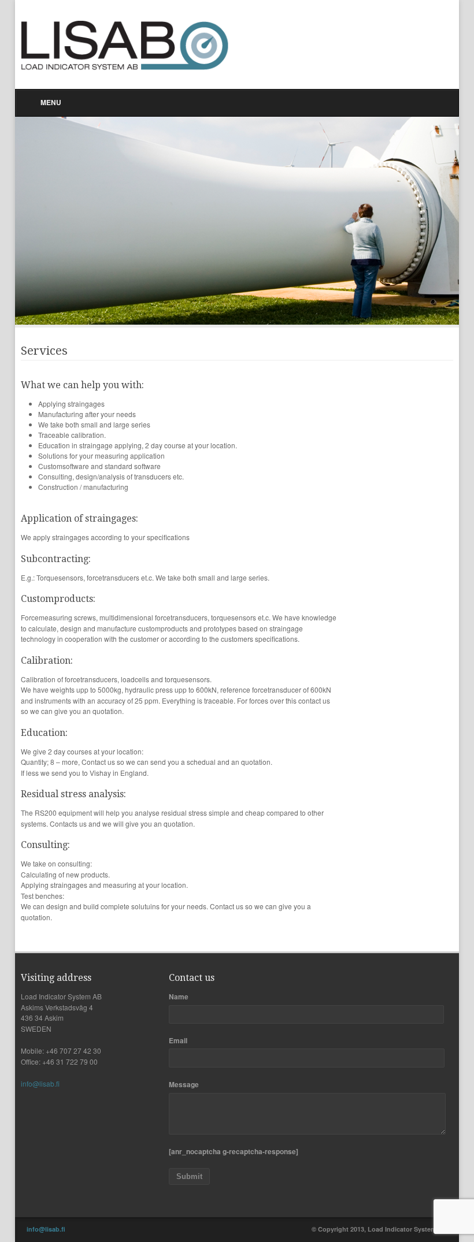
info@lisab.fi (40, 1083)
